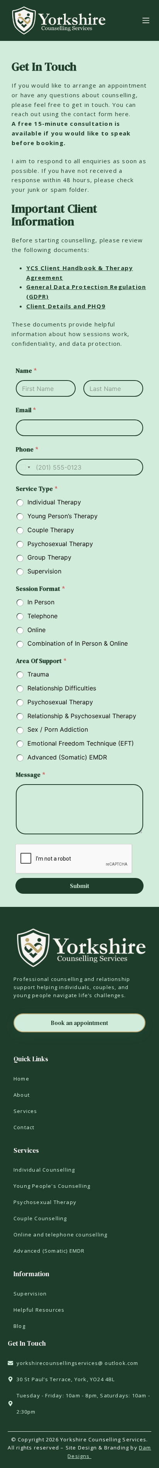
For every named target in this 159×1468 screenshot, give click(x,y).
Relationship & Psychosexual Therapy (81, 716)
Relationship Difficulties (61, 688)
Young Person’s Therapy (62, 516)
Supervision (44, 571)
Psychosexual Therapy (60, 544)
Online (36, 630)
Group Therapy (49, 557)
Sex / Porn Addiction (57, 729)
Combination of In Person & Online (77, 643)
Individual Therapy (54, 502)
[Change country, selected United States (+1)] (24, 467)
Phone (27, 449)
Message (30, 774)
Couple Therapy (50, 530)
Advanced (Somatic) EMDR (67, 757)
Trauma (38, 674)
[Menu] (145, 20)
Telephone (42, 616)
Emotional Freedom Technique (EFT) (80, 743)
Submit (79, 886)
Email (26, 410)
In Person (40, 602)
